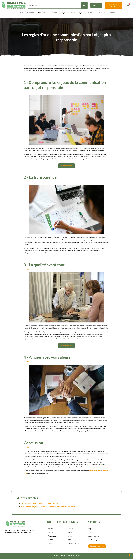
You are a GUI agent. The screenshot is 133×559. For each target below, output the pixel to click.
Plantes (54, 13)
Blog (89, 529)
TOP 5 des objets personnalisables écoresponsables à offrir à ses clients (48, 507)
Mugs (63, 13)
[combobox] (54, 5)
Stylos (80, 13)
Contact (91, 532)
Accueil (20, 13)
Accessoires (42, 13)
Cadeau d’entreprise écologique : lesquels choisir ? (40, 503)
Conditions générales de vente (98, 540)
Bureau (72, 13)
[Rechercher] (84, 5)
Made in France (110, 13)
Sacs (98, 13)
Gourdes (30, 13)
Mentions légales (94, 536)
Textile (90, 13)
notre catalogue (94, 470)
